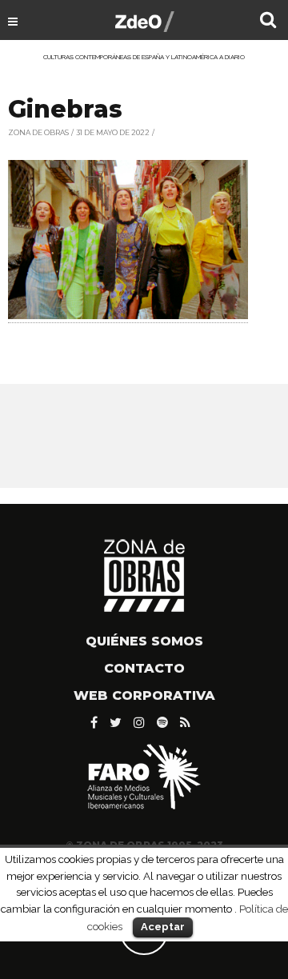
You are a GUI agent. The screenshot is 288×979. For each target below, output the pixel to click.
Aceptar (163, 927)
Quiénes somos (144, 641)
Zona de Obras (38, 132)
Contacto (144, 668)
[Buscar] (268, 22)
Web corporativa (144, 695)
